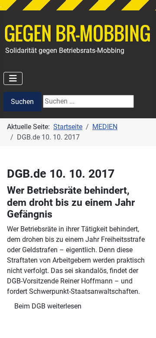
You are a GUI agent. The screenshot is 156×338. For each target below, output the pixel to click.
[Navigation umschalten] (13, 78)
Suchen (22, 102)
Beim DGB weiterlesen (47, 306)
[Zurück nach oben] (141, 322)
